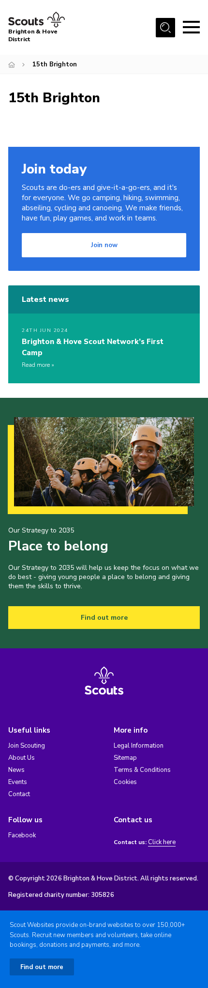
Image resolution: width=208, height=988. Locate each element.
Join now (104, 245)
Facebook (22, 835)
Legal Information (138, 745)
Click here (162, 842)
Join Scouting (26, 745)
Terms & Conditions (142, 770)
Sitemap (125, 757)
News (16, 770)
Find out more (104, 617)
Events (17, 782)
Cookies (125, 782)
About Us (21, 757)
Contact (19, 794)
